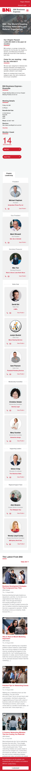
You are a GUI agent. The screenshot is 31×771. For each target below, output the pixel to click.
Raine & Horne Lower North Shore (15, 272)
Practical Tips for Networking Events (15, 685)
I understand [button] (15, 768)
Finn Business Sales (15, 473)
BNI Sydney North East (15, 540)
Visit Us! (6, 149)
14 (7, 140)
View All (24, 562)
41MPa (15, 309)
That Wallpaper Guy (15, 510)
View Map (5, 128)
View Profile (22, 208)
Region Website (25, 2)
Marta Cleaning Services (15, 340)
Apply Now (7, 157)
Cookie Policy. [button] (12, 763)
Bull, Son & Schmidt (15, 239)
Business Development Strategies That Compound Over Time (14, 587)
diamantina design (15, 437)
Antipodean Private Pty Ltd (15, 205)
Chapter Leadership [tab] (9, 174)
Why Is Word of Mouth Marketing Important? (14, 637)
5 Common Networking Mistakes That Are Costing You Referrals (13, 733)
